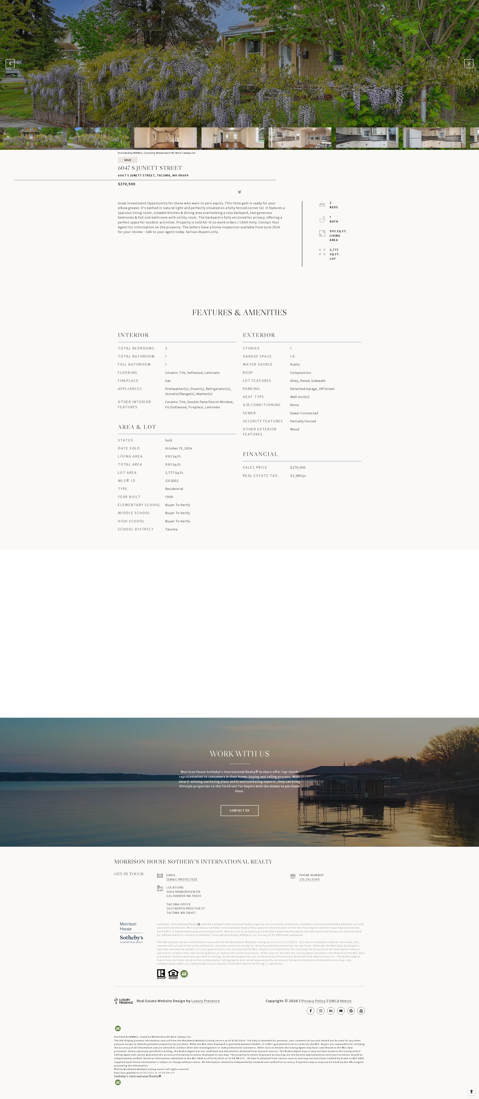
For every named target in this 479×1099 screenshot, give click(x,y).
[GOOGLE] (351, 1011)
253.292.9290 (309, 879)
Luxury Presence (205, 1001)
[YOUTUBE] (341, 1011)
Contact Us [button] (240, 810)
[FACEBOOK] (310, 1011)
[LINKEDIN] (331, 1011)
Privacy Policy (313, 1001)
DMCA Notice (340, 1001)
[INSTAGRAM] (320, 1011)
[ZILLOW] (361, 1011)
